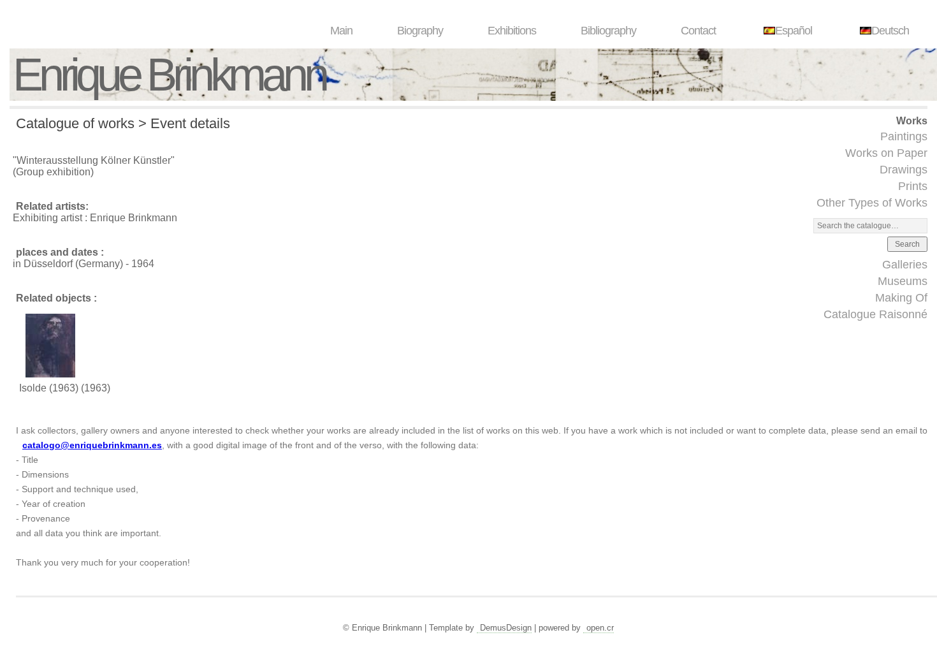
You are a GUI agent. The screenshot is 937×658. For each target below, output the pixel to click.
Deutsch (890, 30)
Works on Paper (886, 153)
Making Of (901, 297)
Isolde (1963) (48, 388)
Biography (420, 30)
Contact (698, 30)
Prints (912, 186)
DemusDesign (506, 627)
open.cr (600, 627)
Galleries (904, 264)
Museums (902, 281)
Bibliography (608, 30)
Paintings (903, 136)
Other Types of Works (872, 202)
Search (907, 244)
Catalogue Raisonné (875, 314)
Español (793, 30)
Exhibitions (512, 30)
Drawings (903, 169)
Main (341, 30)
